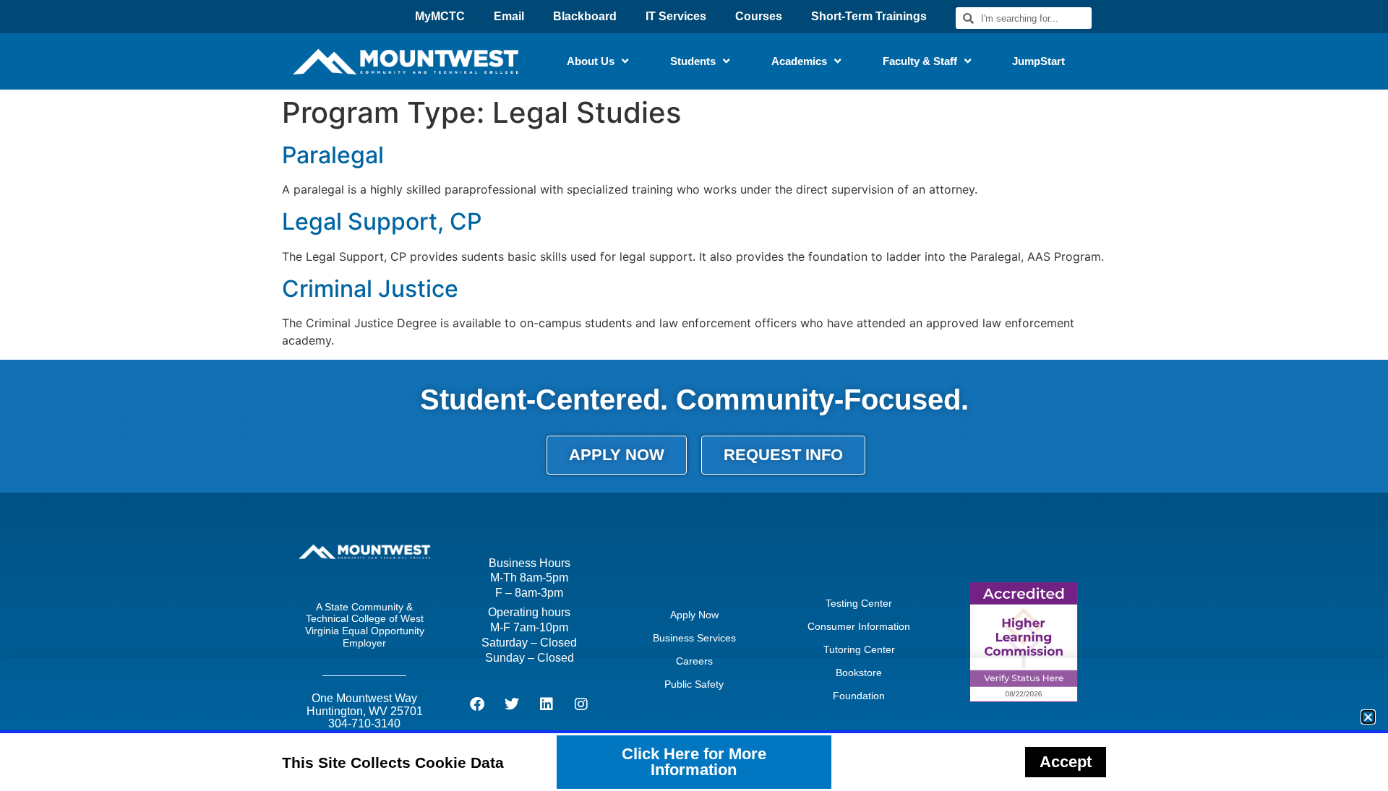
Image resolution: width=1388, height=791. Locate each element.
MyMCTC (440, 16)
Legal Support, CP (381, 221)
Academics (799, 61)
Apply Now (694, 615)
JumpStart (1038, 61)
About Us (590, 61)
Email (509, 16)
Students (693, 61)
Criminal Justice (370, 289)
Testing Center (859, 603)
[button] (1368, 717)
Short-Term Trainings (869, 16)
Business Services (694, 638)
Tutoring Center (859, 649)
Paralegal (333, 155)
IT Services (676, 16)
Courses (758, 16)
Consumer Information (858, 626)
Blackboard (585, 16)
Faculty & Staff (920, 61)
